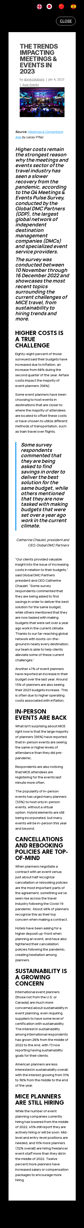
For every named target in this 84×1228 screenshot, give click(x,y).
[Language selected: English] (59, 6)
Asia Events (30, 85)
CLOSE (66, 21)
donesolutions (34, 79)
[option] (50, 6)
